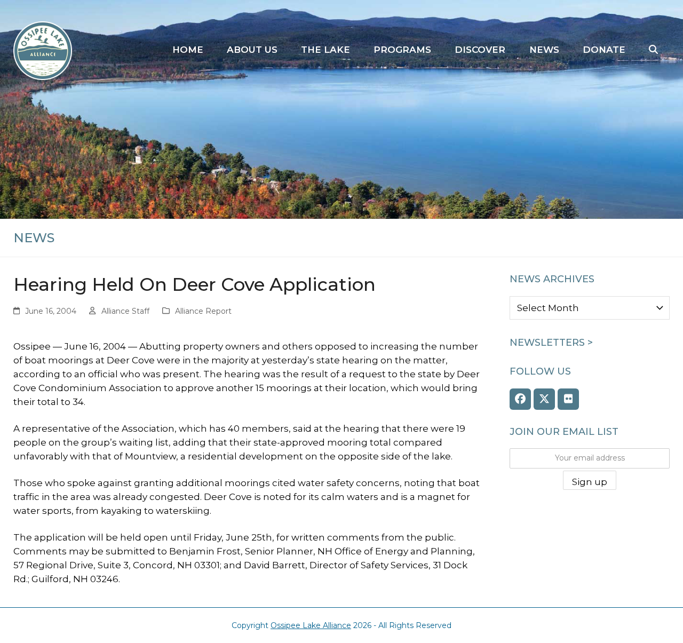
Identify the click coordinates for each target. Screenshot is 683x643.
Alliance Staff (125, 311)
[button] (653, 50)
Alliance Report (203, 311)
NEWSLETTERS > (551, 342)
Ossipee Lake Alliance (311, 625)
